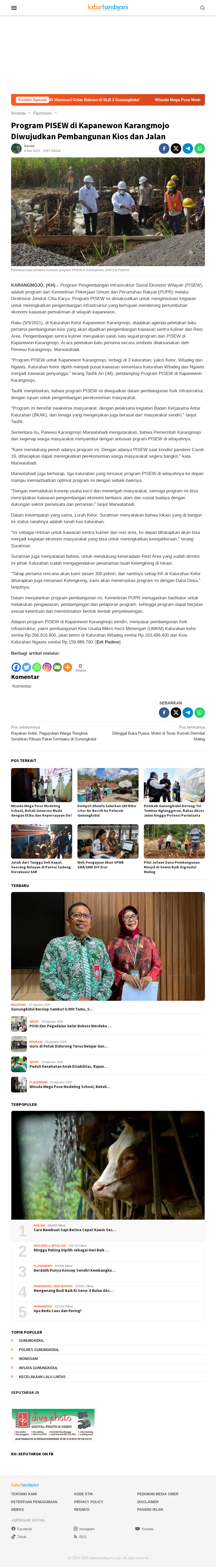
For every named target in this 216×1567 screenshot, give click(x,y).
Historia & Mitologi (50, 1245)
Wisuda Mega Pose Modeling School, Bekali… (70, 1086)
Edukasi (36, 1041)
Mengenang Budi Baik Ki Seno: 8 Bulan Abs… (73, 1290)
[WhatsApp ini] (199, 148)
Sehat (34, 1021)
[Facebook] (16, 664)
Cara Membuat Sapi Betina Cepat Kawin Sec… (75, 1230)
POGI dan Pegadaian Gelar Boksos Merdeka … (70, 1026)
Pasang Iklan (150, 1510)
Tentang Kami (24, 1494)
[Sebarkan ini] (164, 148)
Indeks (17, 1510)
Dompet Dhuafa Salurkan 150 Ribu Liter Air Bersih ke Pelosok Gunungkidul (106, 810)
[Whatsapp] (36, 664)
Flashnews (39, 1082)
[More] (67, 664)
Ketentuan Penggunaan (34, 1502)
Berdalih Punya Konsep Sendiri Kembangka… (74, 1270)
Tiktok (22, 1537)
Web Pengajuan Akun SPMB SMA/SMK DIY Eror (100, 864)
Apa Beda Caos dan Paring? (58, 1310)
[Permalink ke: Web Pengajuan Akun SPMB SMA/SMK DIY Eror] (108, 841)
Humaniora (43, 1286)
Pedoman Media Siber (157, 1494)
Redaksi (82, 1510)
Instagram (87, 1529)
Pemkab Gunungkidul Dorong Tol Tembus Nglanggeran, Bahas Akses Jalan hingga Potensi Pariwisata (174, 810)
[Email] (57, 664)
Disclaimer (148, 1502)
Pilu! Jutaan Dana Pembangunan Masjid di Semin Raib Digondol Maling (172, 867)
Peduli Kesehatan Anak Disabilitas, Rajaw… (68, 1066)
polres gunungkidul (39, 1350)
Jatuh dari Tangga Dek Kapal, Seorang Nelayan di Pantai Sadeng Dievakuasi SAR (41, 867)
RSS (82, 1537)
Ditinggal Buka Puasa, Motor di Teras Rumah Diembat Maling (158, 733)
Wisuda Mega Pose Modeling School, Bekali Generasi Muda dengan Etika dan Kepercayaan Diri (41, 810)
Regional (19, 1004)
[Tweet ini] (176, 148)
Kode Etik (83, 1494)
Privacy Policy (88, 1502)
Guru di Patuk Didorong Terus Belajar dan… (69, 1046)
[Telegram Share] (188, 148)
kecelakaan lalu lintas (42, 1377)
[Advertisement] (108, 54)
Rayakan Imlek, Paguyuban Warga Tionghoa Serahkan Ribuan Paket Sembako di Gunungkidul (53, 733)
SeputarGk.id (25, 1392)
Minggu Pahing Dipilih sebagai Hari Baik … (71, 1250)
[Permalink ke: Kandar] (16, 148)
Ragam (39, 1225)
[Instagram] (47, 664)
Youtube (147, 1529)
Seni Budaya (63, 1286)
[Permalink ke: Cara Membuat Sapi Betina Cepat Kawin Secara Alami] (108, 1165)
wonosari (28, 1359)
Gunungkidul (31, 1341)
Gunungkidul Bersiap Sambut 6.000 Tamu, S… (52, 1009)
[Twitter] (26, 664)
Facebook (24, 1529)
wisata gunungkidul (38, 1368)
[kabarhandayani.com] (108, 7)
